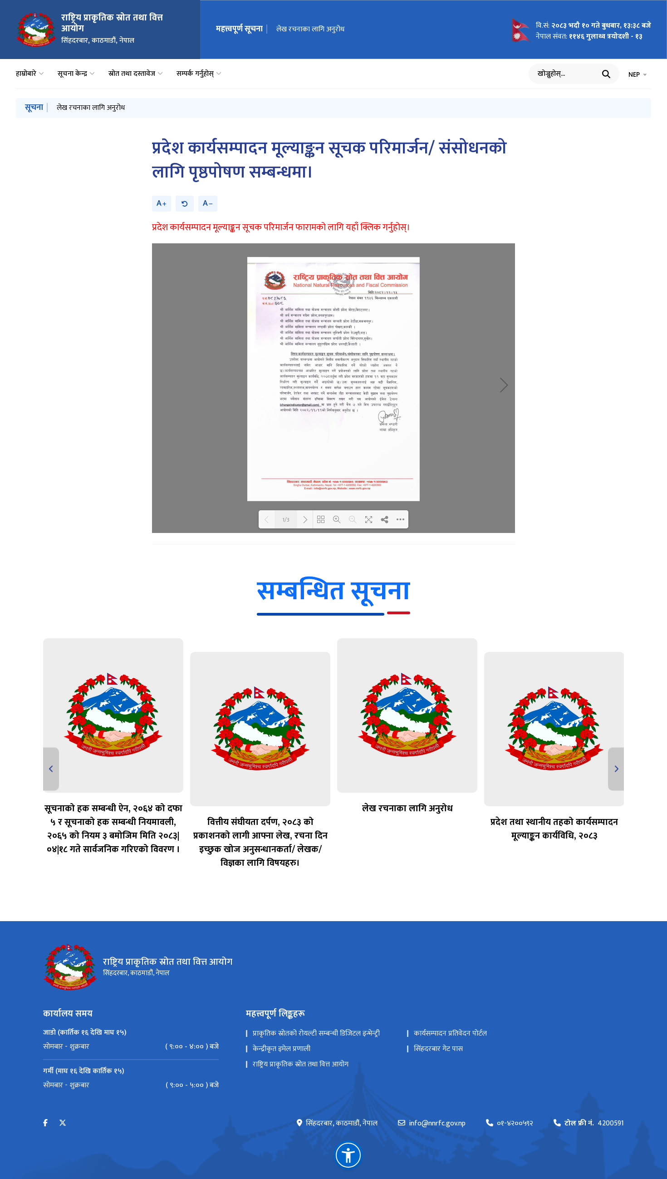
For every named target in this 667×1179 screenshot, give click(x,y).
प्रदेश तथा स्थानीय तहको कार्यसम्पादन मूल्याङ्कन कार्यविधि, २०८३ (554, 829)
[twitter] (62, 1123)
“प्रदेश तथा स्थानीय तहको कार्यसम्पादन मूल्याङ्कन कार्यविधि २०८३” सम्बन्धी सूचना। (162, 108)
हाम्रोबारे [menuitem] (26, 74)
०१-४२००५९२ (515, 1123)
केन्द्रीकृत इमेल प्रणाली (281, 1049)
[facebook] (45, 1123)
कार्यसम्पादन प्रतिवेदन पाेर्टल (450, 1033)
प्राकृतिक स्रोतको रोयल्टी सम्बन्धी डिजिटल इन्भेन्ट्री (316, 1033)
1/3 (285, 519)
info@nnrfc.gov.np (437, 1123)
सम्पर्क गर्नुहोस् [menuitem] (195, 74)
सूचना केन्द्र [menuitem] (72, 74)
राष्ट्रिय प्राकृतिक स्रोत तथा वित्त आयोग (300, 1064)
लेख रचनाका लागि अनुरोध (310, 29)
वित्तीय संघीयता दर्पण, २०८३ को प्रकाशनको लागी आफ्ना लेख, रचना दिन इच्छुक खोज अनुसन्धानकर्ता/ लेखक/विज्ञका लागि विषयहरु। (260, 842)
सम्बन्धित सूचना (333, 591)
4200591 (594, 1123)
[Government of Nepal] (36, 29)
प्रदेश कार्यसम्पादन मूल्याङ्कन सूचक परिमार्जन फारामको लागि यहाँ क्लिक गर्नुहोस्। (281, 227)
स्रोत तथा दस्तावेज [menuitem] (131, 74)
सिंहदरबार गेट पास (438, 1049)
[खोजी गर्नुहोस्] (606, 74)
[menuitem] (131, 1046)
